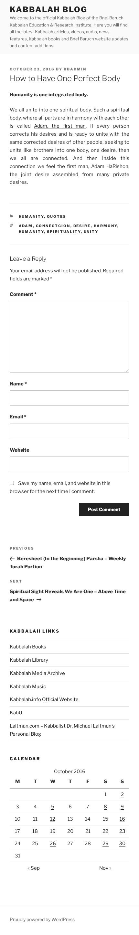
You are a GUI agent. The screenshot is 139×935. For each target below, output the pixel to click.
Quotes (57, 216)
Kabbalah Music (28, 686)
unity (91, 231)
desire (82, 226)
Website (19, 450)
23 (122, 831)
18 (35, 831)
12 (52, 819)
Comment (23, 294)
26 (53, 843)
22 (105, 831)
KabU (16, 713)
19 (53, 831)
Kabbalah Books (28, 647)
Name (18, 384)
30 (122, 843)
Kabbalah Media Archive (37, 673)
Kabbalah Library (29, 660)
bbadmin (75, 69)
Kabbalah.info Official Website (44, 699)
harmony (105, 226)
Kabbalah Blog (48, 9)
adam (26, 226)
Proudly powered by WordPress (42, 919)
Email (18, 417)
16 (122, 819)
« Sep (33, 868)
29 (105, 843)
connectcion (53, 226)
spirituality (64, 231)
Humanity (31, 216)
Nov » (105, 868)
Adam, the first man (60, 126)
